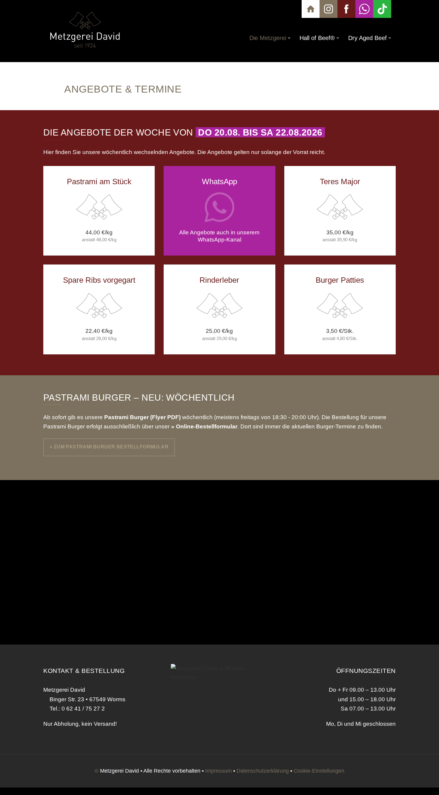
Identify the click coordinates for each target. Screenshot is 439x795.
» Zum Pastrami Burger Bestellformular (109, 446)
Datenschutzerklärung (263, 771)
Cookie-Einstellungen (319, 771)
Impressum (218, 771)
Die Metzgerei (267, 38)
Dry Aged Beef (367, 38)
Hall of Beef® (317, 38)
